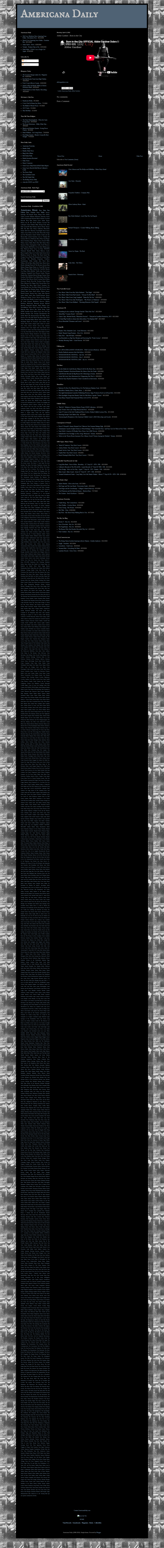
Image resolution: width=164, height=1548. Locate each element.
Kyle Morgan (35, 980)
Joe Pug (39, 915)
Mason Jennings (31, 1061)
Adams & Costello (45, 323)
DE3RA (29, 687)
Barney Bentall (41, 329)
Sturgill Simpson (29, 459)
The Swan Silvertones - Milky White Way (34, 124)
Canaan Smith (24, 622)
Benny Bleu (32, 574)
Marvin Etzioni (31, 414)
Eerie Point (40, 746)
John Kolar (39, 923)
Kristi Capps (30, 978)
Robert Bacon (31, 1198)
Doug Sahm (44, 734)
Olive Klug (47, 1130)
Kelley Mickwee (45, 966)
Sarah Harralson (28, 1245)
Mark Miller (24, 1053)
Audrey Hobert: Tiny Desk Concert (69, 448)
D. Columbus (28, 356)
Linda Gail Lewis (45, 1006)
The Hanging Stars (42, 471)
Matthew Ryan (41, 416)
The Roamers (37, 475)
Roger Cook (36, 1208)
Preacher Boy (28, 1164)
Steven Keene (41, 226)
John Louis (29, 392)
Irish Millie (47, 378)
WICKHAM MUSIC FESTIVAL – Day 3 (71, 357)
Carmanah (27, 339)
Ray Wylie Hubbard (25, 1176)
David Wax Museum (30, 713)
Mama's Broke (24, 1043)
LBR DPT (31, 982)
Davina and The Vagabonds (43, 713)
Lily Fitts (23, 299)
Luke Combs (27, 1026)
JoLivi (45, 913)
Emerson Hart (35, 754)
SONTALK (47, 1233)
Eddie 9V (32, 744)
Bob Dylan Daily (27, 156)
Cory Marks (36, 277)
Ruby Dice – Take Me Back (66, 335)
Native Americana (33, 1111)
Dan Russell (43, 356)
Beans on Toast (37, 267)
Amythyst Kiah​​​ (29, 529)
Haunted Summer (45, 374)
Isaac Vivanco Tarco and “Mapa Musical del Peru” (73, 409)
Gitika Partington (39, 370)
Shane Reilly (24, 1265)
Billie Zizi (43, 578)
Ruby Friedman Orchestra (27, 1224)
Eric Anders (39, 760)
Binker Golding (39, 580)
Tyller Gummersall (26, 218)
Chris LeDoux (46, 651)
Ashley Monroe (37, 554)
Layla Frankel (29, 996)
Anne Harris (42, 263)
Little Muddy (30, 299)
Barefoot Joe (24, 566)
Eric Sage (26, 762)
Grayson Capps (39, 816)
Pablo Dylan (35, 251)
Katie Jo (29, 964)
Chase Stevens (34, 641)
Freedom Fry (46, 285)
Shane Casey (37, 1263)
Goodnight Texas (41, 230)
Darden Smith (38, 697)
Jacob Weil (40, 867)
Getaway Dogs (46, 802)
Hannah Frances (38, 831)
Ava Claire (27, 560)
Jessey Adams (29, 905)
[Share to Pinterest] (72, 88)
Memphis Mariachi (26, 1073)
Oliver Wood (32, 1132)
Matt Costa (47, 1061)
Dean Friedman (35, 715)
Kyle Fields (29, 980)
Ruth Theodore (24, 1229)
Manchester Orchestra (34, 1043)
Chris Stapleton (25, 350)
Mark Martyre (46, 1051)
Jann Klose (38, 879)
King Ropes (32, 974)
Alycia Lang (40, 325)
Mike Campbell (43, 1085)
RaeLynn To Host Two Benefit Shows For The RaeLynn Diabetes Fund (79, 388)
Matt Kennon (34, 416)
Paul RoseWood (45, 1150)
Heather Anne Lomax (36, 376)
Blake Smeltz (33, 269)
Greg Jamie (24, 820)
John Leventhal (46, 923)
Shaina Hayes (41, 1261)
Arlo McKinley (40, 550)
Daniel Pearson (41, 693)
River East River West (34, 1194)
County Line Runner (44, 675)
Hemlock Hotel (41, 843)
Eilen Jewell (24, 226)
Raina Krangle (46, 1172)
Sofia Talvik (26, 455)
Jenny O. (41, 895)
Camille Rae (46, 620)
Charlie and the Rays (40, 344)
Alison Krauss (36, 513)
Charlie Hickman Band (26, 635)
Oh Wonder (37, 1128)
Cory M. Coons (41, 354)
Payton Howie (24, 1152)
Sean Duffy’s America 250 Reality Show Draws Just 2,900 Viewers (78, 431)
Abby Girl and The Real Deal (34, 499)
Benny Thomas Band (41, 574)
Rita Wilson (47, 1192)
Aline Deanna (28, 513)
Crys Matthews (35, 683)
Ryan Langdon (25, 253)
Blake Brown (32, 331)
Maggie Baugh (38, 1037)
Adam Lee (37, 503)
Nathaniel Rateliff (26, 251)
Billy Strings (39, 224)
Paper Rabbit (46, 1140)
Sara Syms (44, 1243)
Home (100, 156)
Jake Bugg (28, 871)
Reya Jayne (37, 1182)
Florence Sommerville (28, 780)
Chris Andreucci (29, 645)
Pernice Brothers (29, 1154)
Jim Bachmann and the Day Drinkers (35, 907)
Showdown (43, 453)
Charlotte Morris (32, 275)
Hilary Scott (32, 847)
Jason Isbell (32, 291)
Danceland (47, 691)
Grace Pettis (40, 812)
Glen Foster (36, 808)
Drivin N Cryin (28, 738)
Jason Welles (44, 883)
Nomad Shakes (28, 1125)
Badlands (47, 562)
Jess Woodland (28, 903)
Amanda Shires (35, 218)
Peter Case (43, 238)
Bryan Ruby (43, 335)
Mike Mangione (25, 1089)
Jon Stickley (28, 932)
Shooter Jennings (35, 453)
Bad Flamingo (40, 562)
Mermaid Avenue (39, 303)
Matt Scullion (24, 1065)
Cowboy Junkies (25, 679)
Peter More (37, 1156)
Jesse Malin (47, 386)
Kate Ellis (31, 396)
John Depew (44, 921)
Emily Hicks (37, 756)
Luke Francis (46, 408)
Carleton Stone (41, 624)
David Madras (42, 709)
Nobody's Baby (32, 1123)
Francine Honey (46, 366)
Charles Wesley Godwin (33, 341)
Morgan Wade (37, 305)
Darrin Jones (39, 699)
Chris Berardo (36, 645)
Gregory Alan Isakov (39, 820)
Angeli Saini (39, 540)
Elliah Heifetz (39, 752)
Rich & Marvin (43, 1184)
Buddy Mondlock (25, 610)
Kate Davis (28, 956)
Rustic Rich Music (30, 1227)
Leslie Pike (47, 998)
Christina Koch (30, 659)
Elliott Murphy (34, 362)
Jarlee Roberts (33, 881)
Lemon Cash (27, 406)
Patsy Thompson (33, 1144)
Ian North (47, 287)
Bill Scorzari (46, 267)
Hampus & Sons (33, 828)
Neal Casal (47, 1111)
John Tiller (27, 927)
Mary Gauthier (38, 414)
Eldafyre (29, 748)
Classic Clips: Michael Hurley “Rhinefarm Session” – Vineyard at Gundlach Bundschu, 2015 (85, 316)
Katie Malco (44, 396)
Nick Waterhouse (30, 1119)
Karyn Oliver (33, 954)
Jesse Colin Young (38, 386)
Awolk (46, 560)
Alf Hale (34, 511)
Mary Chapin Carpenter (39, 1059)
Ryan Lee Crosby (34, 253)
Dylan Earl (27, 740)
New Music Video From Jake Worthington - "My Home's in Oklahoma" (79, 300)
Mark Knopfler (32, 1051)
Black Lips (31, 582)
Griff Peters (28, 822)
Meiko (48, 1071)
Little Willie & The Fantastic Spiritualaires (35, 1012)
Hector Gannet (46, 841)
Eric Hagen (32, 283)
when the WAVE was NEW (30, 182)
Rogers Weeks (43, 1208)
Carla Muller (27, 624)
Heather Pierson (30, 841)
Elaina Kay (23, 748)
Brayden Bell (27, 600)
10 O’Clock (26, 108)
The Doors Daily (27, 172)
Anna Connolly (33, 542)
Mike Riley (30, 420)
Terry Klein (47, 461)
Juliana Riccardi (36, 946)
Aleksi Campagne (35, 507)
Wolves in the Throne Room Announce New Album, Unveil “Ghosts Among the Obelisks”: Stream (87, 436)
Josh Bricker (24, 942)
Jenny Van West (29, 897)
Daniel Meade (33, 693)
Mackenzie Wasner (45, 1033)
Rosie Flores (42, 1218)
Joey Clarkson (38, 919)
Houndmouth (42, 851)
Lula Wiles (40, 1029)
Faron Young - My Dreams (66, 508)
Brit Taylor (26, 604)
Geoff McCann (24, 800)
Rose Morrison (46, 1216)
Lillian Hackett (34, 1004)
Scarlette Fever (29, 311)
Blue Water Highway (41, 331)
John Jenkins (33, 923)
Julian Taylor (46, 220)
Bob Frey (47, 588)
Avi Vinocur (34, 560)
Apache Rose (32, 548)
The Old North (32, 317)
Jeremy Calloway (38, 897)
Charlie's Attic (28, 639)
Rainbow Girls (37, 438)
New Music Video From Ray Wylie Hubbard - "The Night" (75, 292)
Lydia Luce (40, 1031)
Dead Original (27, 715)
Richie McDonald (36, 1190)
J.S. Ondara (24, 380)
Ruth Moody (46, 1227)
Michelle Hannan (37, 1081)
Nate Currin (36, 1107)
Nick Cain (43, 1117)
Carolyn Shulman (34, 339)
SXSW (22, 311)
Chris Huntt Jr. (24, 649)
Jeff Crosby (35, 384)
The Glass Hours (32, 471)
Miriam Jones (28, 1093)
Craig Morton (24, 681)
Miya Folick (38, 1095)
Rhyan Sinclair (34, 1184)
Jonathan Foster (41, 936)
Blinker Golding (45, 584)
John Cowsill (30, 921)
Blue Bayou (33, 586)
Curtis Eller (47, 685)
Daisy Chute (43, 277)
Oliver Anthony (24, 1132)
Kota (48, 976)
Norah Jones (36, 1125)
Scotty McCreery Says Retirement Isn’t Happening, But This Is (77, 376)
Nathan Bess (29, 1109)
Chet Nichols (27, 346)
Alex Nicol (42, 261)
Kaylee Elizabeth (29, 966)
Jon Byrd (33, 930)
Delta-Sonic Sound (45, 721)
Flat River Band (31, 285)
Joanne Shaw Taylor (42, 388)
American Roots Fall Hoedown (37, 523)
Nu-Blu (28, 1128)
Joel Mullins (44, 917)
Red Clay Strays (45, 1178)
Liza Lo (40, 236)
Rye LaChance (37, 1231)
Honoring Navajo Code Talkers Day (69, 414)
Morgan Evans (33, 1097)
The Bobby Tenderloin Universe (39, 465)
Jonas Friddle (41, 933)
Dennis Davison (30, 723)
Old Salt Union (30, 1130)
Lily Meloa (30, 1006)
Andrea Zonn (41, 531)
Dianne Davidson (40, 727)
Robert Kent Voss (36, 1202)
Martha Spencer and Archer (37, 1055)
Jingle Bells (35, 913)
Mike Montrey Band (44, 1089)
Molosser (37, 216)
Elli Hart (33, 752)
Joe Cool (28, 915)
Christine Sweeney (34, 350)
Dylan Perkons (29, 742)
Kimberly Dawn (46, 972)
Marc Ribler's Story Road (30, 1045)
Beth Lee (33, 576)
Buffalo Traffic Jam (36, 271)
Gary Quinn (33, 794)
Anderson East (24, 531)
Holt (45, 849)
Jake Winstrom (38, 873)
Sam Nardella (43, 1237)
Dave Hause (47, 701)
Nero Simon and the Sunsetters (36, 1115)
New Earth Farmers (34, 426)
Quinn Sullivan (41, 1166)
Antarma (39, 546)
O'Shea (32, 1128)
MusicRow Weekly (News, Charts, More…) (71, 390)
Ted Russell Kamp (32, 214)
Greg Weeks (30, 820)
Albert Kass (27, 507)
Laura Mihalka (32, 990)
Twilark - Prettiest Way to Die (31, 47)
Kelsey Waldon (36, 968)
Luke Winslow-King (31, 1029)
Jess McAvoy (44, 901)
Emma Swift (41, 362)
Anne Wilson (37, 544)
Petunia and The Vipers (32, 434)
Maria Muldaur (28, 1047)
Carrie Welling (34, 626)
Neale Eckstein (24, 1113)
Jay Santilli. (36, 885)
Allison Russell (32, 325)
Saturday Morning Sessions (32, 1251)
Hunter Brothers (35, 853)
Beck (44, 568)
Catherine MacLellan (44, 228)
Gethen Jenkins (24, 804)
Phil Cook (43, 1156)
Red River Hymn (29, 1180)
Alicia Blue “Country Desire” (67, 314)
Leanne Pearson (40, 996)
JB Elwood (43, 289)
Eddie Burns (46, 744)
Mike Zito (33, 1091)
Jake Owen (47, 871)
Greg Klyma (30, 374)
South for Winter (32, 255)
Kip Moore (28, 400)
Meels (29, 1071)
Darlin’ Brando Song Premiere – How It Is (71, 333)
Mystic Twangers (33, 1105)
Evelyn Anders (27, 768)
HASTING (47, 824)
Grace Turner (34, 372)
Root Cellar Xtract (30, 1214)
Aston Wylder (24, 556)
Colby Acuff (40, 245)
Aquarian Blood (46, 548)
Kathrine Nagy (46, 960)
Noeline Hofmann (41, 1123)
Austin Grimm (24, 558)
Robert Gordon (35, 1200)
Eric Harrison (32, 230)
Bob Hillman (24, 590)
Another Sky (34, 546)
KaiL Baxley (43, 950)
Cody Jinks (46, 224)
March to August (25, 412)
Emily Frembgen (28, 756)
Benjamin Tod (24, 574)
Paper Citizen (28, 432)
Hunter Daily (42, 853)
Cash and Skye (43, 339)
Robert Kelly (27, 1202)
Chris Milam (29, 655)
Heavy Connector (28, 163)
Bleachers (37, 584)
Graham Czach (36, 814)
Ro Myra (43, 1194)
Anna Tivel (40, 542)
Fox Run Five (43, 782)
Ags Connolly (34, 505)
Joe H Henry (28, 390)
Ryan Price (23, 1231)
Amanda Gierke (41, 519)
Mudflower (29, 1101)
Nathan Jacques (37, 1109)
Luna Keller (47, 1029)
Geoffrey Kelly (31, 800)
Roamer (48, 1194)
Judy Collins (28, 394)
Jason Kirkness (28, 883)
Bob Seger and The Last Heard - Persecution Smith (73, 486)
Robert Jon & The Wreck (28, 222)
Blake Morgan (25, 269)
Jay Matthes (29, 885)
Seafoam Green (45, 216)
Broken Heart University (27, 606)
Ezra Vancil (28, 772)
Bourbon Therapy (29, 333)
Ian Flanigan (27, 857)
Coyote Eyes (39, 679)
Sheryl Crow (37, 311)
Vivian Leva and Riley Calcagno (41, 487)
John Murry (35, 392)
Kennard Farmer (30, 970)
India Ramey (24, 289)
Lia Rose (40, 248)
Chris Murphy (38, 348)
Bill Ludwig (27, 578)
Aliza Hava (37, 515)
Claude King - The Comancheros (68, 503)
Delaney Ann (29, 721)
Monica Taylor (24, 1097)
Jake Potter (23, 873)
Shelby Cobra (39, 1267)
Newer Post (60, 156)
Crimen (29, 683)
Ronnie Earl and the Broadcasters (36, 1212)
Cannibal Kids (32, 622)
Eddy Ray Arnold (25, 746)
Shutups (30, 1269)
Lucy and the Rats (40, 1024)
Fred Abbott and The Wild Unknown (30, 786)
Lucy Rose (32, 408)
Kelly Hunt (23, 968)
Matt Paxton (40, 1063)
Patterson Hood (42, 1144)
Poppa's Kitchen (30, 1162)
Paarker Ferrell (42, 1138)
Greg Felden (24, 374)
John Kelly (23, 392)
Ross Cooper (43, 1221)
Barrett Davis (33, 566)
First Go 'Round (31, 778)
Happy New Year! (30, 833)
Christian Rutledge (30, 657)
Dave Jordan (31, 703)
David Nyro (27, 711)
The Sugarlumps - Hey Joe (66, 527)
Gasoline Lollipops (41, 794)
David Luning (38, 279)
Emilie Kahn (42, 754)
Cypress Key (24, 687)
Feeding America (30, 776)
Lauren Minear (46, 992)
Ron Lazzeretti (38, 1210)
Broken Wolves (38, 606)
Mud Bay (23, 1101)
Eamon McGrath (25, 744)
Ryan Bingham (24, 445)
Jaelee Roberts (31, 869)
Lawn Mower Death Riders (37, 994)
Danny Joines (29, 695)
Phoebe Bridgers (42, 1158)
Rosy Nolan (34, 1222)
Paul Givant (35, 1146)
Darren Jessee (32, 699)
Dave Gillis (40, 701)
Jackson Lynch (24, 867)
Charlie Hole (24, 344)
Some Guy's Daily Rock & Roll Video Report (36, 165)
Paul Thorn (36, 432)
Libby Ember (43, 1002)
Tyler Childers (31, 224)
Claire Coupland (25, 663)
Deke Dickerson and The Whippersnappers (37, 719)
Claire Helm (34, 663)
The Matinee (44, 473)
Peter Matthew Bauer (29, 1156)
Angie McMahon (25, 542)
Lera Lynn (33, 406)
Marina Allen (46, 1047)
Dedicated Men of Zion (38, 360)
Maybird (33, 1069)
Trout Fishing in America (37, 483)
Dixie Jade (43, 729)
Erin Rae (33, 364)
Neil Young (27, 424)
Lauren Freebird (30, 992)
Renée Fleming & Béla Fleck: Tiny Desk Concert (72, 455)
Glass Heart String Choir (27, 808)
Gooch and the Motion (44, 810)
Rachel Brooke (28, 1170)
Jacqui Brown (46, 867)
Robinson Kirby (42, 1206)
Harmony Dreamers (41, 833)
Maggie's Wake (29, 410)
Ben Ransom (41, 572)
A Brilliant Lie (36, 493)
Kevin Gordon (41, 297)
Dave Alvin (26, 701)
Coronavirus (27, 675)
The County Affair (32, 467)
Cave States (34, 630)
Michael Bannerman (30, 1075)
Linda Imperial (24, 1008)
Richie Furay (29, 1190)
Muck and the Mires (44, 1099)
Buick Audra (42, 610)
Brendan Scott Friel (26, 335)
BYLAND (26, 562)
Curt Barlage (40, 685)
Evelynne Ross (35, 768)
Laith (26, 984)
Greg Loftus (37, 374)
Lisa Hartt (39, 406)
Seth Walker (32, 449)
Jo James (41, 913)
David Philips (34, 711)
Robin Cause (34, 1206)
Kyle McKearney (29, 402)
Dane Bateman (24, 693)
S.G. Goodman (24, 1233)
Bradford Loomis (25, 598)
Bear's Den (36, 242)
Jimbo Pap (27, 911)
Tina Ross (47, 481)
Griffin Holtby (35, 822)
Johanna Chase (40, 390)
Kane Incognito (24, 396)
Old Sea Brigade (39, 1130)
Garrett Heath (24, 287)
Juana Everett (36, 944)
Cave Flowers (36, 273)
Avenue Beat (46, 265)
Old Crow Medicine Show (32, 238)
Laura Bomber (37, 988)
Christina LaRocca (39, 659)
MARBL (23, 1033)
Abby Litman (46, 499)
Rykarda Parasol (46, 1231)
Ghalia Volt (41, 287)
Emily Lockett (24, 758)
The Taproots (43, 477)
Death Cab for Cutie (30, 717)
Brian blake (38, 602)
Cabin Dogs (33, 337)
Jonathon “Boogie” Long (40, 938)
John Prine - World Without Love (77, 239)
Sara (40, 1243)
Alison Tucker (31, 515)
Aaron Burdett (42, 321)
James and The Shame (44, 877)
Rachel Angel (46, 436)
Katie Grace (33, 248)
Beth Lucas (38, 576)
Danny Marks (37, 695)
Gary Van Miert (33, 287)
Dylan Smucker (46, 742)
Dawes (22, 715)
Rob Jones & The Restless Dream (29, 1196)
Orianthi (35, 1134)
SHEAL (42, 1233)
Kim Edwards (38, 972)
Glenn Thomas (43, 808)
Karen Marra (39, 952)
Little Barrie (27, 1010)
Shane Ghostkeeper (40, 449)
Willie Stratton (35, 491)
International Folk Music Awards (35, 859)
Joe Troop (30, 917)
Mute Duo (27, 1103)
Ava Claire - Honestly (74, 181)
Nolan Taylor (46, 428)
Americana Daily (59, 14)
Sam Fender (36, 1237)
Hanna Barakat (41, 828)
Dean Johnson (43, 715)
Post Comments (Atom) (71, 159)
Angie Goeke (46, 540)
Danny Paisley (46, 695)
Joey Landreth (46, 919)
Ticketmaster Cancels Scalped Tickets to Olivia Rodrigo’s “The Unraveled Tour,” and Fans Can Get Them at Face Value (93, 429)
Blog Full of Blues (28, 153)
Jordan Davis (40, 940)
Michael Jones (35, 1077)
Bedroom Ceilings (25, 570)
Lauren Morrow (25, 994)
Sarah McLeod (28, 1247)
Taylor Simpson (33, 461)
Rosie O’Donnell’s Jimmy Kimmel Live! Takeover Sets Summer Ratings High (81, 426)
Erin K (44, 762)
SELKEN (36, 1233)
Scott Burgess (39, 1253)
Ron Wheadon (46, 1210)
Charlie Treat (31, 344)
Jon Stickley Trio (35, 932)
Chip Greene (44, 643)
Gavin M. (25, 796)
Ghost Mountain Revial (43, 804)
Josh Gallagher (31, 942)
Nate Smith (43, 1107)
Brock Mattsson (46, 604)
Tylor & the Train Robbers (33, 485)
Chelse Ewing (42, 641)
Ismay (37, 289)
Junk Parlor (27, 948)
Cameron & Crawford (39, 618)
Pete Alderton (37, 1154)
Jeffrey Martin (41, 291)
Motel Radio (29, 1099)
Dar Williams (31, 697)
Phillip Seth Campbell (31, 1158)
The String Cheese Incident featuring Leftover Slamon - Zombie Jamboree (79, 541)
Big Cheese (44, 576)
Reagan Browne (35, 1176)
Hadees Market (31, 826)
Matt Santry (47, 1063)
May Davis (27, 1069)
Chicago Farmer (41, 275)
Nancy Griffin (42, 1105)
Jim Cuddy (24, 909)
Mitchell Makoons (38, 420)
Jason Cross (40, 881)
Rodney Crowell (42, 222)
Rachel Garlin (36, 1170)
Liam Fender (36, 1002)
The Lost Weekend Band (34, 473)
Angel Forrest (46, 537)
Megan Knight (35, 1071)
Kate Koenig (35, 956)
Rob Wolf (38, 440)
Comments (27, 64)
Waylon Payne (31, 489)
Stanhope (44, 455)
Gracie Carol (24, 814)
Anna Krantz (43, 327)
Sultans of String (38, 459)
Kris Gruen (23, 978)
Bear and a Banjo (38, 568)
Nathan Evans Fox (41, 422)
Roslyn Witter (36, 1221)
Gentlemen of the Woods (43, 798)
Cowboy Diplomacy (44, 677)
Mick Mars (23, 1083)
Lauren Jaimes (38, 992)
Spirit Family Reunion (35, 455)
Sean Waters (24, 1259)
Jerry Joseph (46, 899)
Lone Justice (43, 1018)
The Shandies (31, 259)
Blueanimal (32, 588)
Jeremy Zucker (39, 899)
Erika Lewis (40, 762)
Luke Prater (34, 1026)
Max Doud (42, 1067)
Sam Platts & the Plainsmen (39, 1239)
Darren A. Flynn (25, 699)
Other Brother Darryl (33, 1136)
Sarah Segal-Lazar (45, 445)
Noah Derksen (39, 428)
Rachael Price (26, 1168)
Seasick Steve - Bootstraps (76, 274)
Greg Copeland (46, 818)
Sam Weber (35, 1241)
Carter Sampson (43, 626)
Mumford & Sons (37, 1101)
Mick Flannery (46, 1081)
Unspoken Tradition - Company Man (79, 193)
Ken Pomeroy (44, 968)
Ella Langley (43, 750)
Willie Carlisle (33, 261)
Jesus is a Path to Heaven (40, 905)
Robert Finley (27, 1200)
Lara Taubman (40, 984)
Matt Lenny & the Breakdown (28, 1063)
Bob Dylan (43, 242)
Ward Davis (24, 489)
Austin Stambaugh (40, 558)
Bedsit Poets (34, 570)
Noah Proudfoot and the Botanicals (40, 1122)
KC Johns (28, 950)
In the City (23, 859)
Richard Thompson (33, 1188)
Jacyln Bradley (24, 869)
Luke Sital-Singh (42, 1026)
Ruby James (43, 1224)
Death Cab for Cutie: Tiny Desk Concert (70, 450)
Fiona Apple (46, 776)
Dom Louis (27, 731)
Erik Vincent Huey (41, 283)
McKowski (30, 303)
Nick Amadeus (43, 426)
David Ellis (35, 707)
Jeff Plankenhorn (38, 889)
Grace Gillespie (25, 812)
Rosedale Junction (34, 1218)
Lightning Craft (27, 1004)
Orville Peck (24, 1136)
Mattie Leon (29, 1067)
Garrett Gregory (36, 792)
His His (37, 847)
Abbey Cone (42, 497)
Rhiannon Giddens (25, 1184)
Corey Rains (42, 673)
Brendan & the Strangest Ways (42, 333)
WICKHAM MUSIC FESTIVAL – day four (71, 355)
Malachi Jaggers (46, 410)
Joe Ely (34, 232)
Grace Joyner (32, 812)
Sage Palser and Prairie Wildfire (28, 1235)
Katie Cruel (42, 962)
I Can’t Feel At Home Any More (32, 103)
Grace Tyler (47, 812)
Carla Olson (34, 624)
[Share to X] (67, 88)
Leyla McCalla (37, 1000)
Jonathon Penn (29, 938)
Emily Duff (24, 230)
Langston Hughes (32, 984)
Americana (31, 527)
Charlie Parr (24, 275)
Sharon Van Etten (25, 1267)
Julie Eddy (44, 946)
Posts (25, 61)
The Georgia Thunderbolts (39, 313)
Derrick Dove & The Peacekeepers (29, 725)
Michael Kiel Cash (45, 1077)
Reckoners (23, 440)
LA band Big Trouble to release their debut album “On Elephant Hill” (78, 319)
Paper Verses (24, 1142)
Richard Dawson (45, 1186)
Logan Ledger (46, 406)
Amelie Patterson (45, 521)
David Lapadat (28, 709)
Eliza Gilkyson (25, 283)
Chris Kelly (38, 651)
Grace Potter (28, 232)
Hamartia (26, 828)
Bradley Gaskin (33, 598)
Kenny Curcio (32, 297)
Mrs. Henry (36, 1099)
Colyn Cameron (24, 354)
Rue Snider (38, 309)
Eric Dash (45, 760)
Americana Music (29, 210)
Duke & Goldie (25, 362)
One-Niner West (24, 1134)
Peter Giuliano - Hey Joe (66, 532)
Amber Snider (36, 521)
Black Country (24, 582)
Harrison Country (29, 834)
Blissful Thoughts (25, 586)
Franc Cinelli (27, 784)
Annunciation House (26, 546)
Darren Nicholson (37, 358)
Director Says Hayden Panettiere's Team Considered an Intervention (78, 379)
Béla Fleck (38, 612)
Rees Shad (23, 1182)
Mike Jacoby (33, 1087)
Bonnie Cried (24, 594)
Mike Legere (24, 420)
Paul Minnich (35, 1148)
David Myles (46, 279)
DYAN (33, 687)
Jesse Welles (40, 212)
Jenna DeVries (42, 893)
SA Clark (31, 1233)
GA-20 (32, 788)
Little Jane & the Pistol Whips (38, 1010)
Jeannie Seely (27, 887)
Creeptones (23, 683)
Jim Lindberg (30, 909)
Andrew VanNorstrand (30, 537)
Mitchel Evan (30, 1095)
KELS (33, 950)
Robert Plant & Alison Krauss (34, 1204)
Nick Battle (36, 1117)
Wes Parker (38, 489)
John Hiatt (26, 923)
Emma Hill (28, 247)
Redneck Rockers (45, 1180)
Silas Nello (35, 1269)
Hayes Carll (28, 839)
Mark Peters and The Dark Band (42, 1053)
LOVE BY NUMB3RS (40, 982)
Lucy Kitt (33, 1024)
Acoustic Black (32, 501)
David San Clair (42, 711)
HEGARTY (23, 826)
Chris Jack (37, 649)
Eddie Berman (39, 744)
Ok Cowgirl (44, 1128)
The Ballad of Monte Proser (30, 106)
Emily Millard (31, 758)
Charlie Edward (46, 632)
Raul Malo (30, 1174)
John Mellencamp (45, 247)
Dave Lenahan (46, 703)
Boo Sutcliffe (41, 269)
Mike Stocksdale (25, 1091)
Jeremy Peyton (29, 386)
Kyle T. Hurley (37, 402)
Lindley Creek (37, 1008)
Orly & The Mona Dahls (44, 1134)
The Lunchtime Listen (29, 175)
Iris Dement (32, 289)
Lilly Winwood (42, 1004)
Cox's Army (33, 679)
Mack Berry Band (34, 1033)
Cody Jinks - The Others (75, 263)
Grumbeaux (42, 822)
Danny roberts (24, 697)
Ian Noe (37, 857)
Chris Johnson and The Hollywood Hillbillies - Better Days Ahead (87, 169)
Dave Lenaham (38, 703)
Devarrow (47, 725)
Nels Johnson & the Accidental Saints (40, 424)
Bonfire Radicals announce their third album (71, 352)
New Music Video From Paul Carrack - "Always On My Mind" (77, 295)
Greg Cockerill (38, 818)
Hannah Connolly (29, 831)
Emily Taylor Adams (41, 758)
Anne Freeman (29, 544)
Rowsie (44, 1222)
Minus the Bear (40, 1091)
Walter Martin (34, 319)
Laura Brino (44, 988)
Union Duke (28, 487)
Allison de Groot (41, 517)
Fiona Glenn (24, 778)
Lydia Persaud (27, 301)
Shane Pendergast (45, 1263)
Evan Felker (43, 766)
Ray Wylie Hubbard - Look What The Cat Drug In (82, 216)
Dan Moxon (30, 279)
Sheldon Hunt (24, 1269)
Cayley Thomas (45, 273)
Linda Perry (31, 1008)
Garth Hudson (43, 792)
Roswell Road (27, 1222)
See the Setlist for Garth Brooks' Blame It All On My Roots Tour (77, 369)
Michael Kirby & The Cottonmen (29, 1079)
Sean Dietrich (40, 1257)
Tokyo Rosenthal (25, 319)
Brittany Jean (33, 604)
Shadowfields (33, 1261)
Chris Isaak (32, 649)
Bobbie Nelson (24, 592)
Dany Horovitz (28, 358)
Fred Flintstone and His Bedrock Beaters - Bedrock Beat (75, 491)
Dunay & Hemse (37, 738)
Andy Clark (39, 537)
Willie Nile (28, 491)
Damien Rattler (46, 687)
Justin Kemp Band (35, 948)
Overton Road (42, 1136)
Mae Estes (23, 410)
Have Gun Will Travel (30, 837)
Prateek (27, 436)
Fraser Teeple (24, 368)
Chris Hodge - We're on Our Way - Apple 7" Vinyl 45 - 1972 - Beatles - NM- (81, 469)
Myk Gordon (24, 1105)
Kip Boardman (46, 974)
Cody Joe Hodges (30, 667)
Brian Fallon (26, 271)
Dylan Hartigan (34, 740)
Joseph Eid (47, 940)
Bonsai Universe (32, 594)
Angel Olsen (24, 540)
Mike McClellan (34, 1089)
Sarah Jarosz (42, 253)
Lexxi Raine (31, 1000)
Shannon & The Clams (34, 1265)
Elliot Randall (46, 752)
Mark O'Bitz (30, 1053)
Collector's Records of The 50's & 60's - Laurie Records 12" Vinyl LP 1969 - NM (82, 467)
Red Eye (23, 1180)
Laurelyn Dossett (41, 990)
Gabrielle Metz (46, 788)
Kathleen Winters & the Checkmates (31, 960)
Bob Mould (32, 590)
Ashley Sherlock (46, 554)
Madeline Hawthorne (36, 1035)
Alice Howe (24, 325)
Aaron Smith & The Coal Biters (30, 497)
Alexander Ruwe (27, 511)
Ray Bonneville (38, 1174)
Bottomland (33, 596)
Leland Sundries (32, 236)
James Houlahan (32, 875)
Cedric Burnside (42, 630)
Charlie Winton (37, 636)
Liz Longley (29, 1016)
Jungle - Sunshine (64, 543)
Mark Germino (24, 1051)
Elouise (29, 754)
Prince (22, 1166)
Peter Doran (44, 1154)
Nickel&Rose (24, 307)
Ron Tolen (42, 210)
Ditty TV (38, 729)
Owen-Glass (29, 1138)
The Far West (40, 469)
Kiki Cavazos (31, 972)
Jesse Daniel (36, 903)
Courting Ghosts (34, 677)
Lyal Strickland (33, 1031)
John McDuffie (24, 925)
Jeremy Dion (46, 897)
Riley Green (27, 1192)
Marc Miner (43, 1043)
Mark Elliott (46, 1049)
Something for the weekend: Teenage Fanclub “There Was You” (77, 311)
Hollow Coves (35, 247)
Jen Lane (23, 386)
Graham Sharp (40, 372)
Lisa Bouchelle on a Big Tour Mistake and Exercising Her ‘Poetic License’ (80, 338)
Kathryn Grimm (25, 962)
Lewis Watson (24, 1000)
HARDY (41, 824)
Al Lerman (41, 505)
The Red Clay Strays (30, 228)
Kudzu (48, 297)
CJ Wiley (39, 614)
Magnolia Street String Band (28, 1039)
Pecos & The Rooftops (33, 1152)
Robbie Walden (42, 1196)
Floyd (39, 285)
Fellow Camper (39, 776)
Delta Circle (36, 721)
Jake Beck (23, 871)
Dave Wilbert (24, 705)
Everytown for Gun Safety (33, 770)
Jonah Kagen (34, 933)
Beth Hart (28, 576)
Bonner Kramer (46, 592)
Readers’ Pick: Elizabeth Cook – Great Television (72, 331)
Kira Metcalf (35, 400)
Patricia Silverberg (45, 1142)
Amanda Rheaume (28, 521)
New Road (47, 1115)
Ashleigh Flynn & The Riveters (33, 265)
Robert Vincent (27, 1206)
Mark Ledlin (39, 1051)
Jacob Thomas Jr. (32, 867)
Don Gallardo (42, 731)
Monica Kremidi (45, 1095)
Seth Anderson (43, 447)
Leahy (34, 996)
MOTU (27, 1033)
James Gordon (35, 382)
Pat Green (29, 1142)
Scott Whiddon (28, 1255)
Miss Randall (46, 1093)
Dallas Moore (35, 356)
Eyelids (42, 770)
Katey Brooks (28, 958)
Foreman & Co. (36, 782)
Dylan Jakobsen (42, 740)
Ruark (48, 1222)
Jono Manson (30, 940)
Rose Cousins (37, 1216)
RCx (22, 1168)
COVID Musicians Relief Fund (34, 616)
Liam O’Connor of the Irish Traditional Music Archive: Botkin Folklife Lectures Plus (83, 412)
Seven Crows (30, 1259)
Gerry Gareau (28, 802)
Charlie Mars (42, 635)
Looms (36, 299)
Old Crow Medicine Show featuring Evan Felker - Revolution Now (34, 37)
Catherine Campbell (26, 273)
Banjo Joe (47, 564)
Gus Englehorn (35, 824)
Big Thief (26, 331)
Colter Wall (43, 669)
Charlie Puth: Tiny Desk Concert (68, 453)
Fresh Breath (31, 368)
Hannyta (44, 831)
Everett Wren (24, 770)
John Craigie (37, 921)
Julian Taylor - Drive (28, 44)
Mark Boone (39, 1049)
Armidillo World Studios (31, 552)
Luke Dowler (39, 408)
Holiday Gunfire (30, 378)
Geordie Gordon (39, 800)
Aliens (22, 513)
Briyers (39, 604)
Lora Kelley (27, 1020)
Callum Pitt (31, 618)
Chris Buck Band (45, 645)
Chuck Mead (38, 661)
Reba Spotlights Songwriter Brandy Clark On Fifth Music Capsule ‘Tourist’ (80, 395)
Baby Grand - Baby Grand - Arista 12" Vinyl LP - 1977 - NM (76, 472)
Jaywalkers (43, 885)
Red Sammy (38, 1180)
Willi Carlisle (46, 319)
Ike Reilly (47, 857)
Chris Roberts (43, 655)
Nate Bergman (29, 1107)
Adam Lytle (43, 503)
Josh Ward (23, 944)
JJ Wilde (30, 380)
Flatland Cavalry (40, 778)
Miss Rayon (24, 1095)
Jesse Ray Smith (25, 388)
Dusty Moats (46, 281)
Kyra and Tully (43, 980)
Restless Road (30, 1182)
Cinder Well (24, 352)
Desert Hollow (41, 725)
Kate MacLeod (25, 248)
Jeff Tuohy (47, 889)
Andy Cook (29, 327)
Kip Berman (39, 974)
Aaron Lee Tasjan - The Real (76, 251)
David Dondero (28, 707)
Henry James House (29, 845)
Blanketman (31, 584)
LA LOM (25, 982)
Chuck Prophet (46, 661)
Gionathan (38, 806)
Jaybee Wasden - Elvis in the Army (68, 483)
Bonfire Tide (39, 592)
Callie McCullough (41, 337)
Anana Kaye (37, 529)
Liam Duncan (29, 1002)
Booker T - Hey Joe (64, 522)
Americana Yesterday (29, 146)
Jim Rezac (44, 909)
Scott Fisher (24, 447)
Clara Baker (29, 665)
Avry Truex (41, 560)
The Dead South (42, 255)
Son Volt (44, 311)
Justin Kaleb (24, 295)
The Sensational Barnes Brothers (30, 477)
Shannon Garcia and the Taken (37, 451)
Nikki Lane (33, 428)
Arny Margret (40, 552)
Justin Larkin (44, 948)
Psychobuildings (28, 1166)
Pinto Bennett (42, 434)
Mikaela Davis (35, 1085)
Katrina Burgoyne (35, 398)
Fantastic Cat (24, 774)
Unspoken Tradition (43, 259)
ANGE (30, 495)
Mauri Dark (36, 1067)
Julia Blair (34, 394)
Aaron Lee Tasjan (45, 495)
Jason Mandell (36, 883)
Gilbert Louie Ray (25, 806)
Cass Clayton (36, 628)
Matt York (31, 1065)
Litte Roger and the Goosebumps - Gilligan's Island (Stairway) (76, 488)
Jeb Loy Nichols (35, 887)
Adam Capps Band (41, 501)
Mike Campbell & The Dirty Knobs (33, 418)
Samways (35, 1243)
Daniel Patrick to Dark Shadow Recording (35, 90)
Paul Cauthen (28, 1146)
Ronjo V (23, 1212)
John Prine (40, 232)
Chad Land (30, 632)
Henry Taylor (44, 845)
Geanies (39, 796)
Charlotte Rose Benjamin (39, 639)
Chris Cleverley (39, 647)
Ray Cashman (46, 1174)
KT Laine (37, 950)
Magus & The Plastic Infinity (42, 1039)
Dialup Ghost (24, 727)
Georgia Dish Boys (30, 370)
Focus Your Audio (45, 780)
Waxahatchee (24, 261)
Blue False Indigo (42, 586)
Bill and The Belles (36, 578)
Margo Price (42, 214)
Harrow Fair (38, 834)
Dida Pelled (47, 360)
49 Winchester (34, 321)
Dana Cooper (40, 691)
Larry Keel (29, 986)
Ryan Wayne (34, 240)
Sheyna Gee (28, 453)
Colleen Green (46, 352)
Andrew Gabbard (25, 535)
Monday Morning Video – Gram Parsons (70, 340)
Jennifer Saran (35, 895)
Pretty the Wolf (45, 1164)
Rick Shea (43, 1190)
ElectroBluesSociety (45, 748)
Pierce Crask (27, 1160)
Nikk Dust (37, 1119)
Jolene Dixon (27, 930)
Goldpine (35, 810)
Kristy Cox (47, 978)
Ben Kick (35, 572)
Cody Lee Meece (41, 667)
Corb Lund (27, 673)
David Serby (29, 360)
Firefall (22, 366)
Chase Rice (27, 641)
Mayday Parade (40, 1069)
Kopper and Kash (43, 976)
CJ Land (34, 614)
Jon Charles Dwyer (40, 930)
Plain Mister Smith (36, 1160)
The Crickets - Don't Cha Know (68, 493)
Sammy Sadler (29, 1243)
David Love (35, 709)
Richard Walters (42, 1188)
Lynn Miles (47, 1031)
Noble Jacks (24, 1123)
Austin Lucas (32, 558)
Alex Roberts (36, 509)
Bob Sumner (39, 590)
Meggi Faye (43, 1071)
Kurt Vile (23, 980)
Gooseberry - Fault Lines (66, 546)
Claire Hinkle (42, 663)
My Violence (46, 1103)
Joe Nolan (34, 390)
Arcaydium (23, 550)
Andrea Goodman (33, 531)
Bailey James (24, 564)
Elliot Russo (24, 754)
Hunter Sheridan (28, 855)
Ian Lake (32, 857)
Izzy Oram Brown (42, 861)
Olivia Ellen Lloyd (34, 307)
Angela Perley (31, 540)
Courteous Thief (25, 677)
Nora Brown (24, 430)
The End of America (30, 469)
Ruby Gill (37, 1224)
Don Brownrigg (34, 731)
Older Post (140, 156)
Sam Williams (36, 445)
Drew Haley (44, 735)
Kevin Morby (43, 398)
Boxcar (38, 596)
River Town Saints (30, 440)
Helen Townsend (25, 843)
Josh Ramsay (46, 942)
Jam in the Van (46, 873)
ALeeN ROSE (24, 495)
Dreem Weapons (29, 735)
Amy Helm (43, 527)
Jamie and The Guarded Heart (28, 879)
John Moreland (32, 925)
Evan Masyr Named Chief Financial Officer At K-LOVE (75, 398)
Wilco (40, 319)
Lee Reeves (47, 996)
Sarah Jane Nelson (38, 1245)
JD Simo (33, 863)
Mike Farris (26, 1087)
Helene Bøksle (33, 843)
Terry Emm (40, 461)
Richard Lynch (24, 1188)
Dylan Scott (37, 742)
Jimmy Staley (28, 913)
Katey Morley (37, 396)
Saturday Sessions (45, 1251)
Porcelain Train (39, 1162)
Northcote (41, 1125)
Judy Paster (28, 946)
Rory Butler (39, 1214)
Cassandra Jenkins (45, 628)
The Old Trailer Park (28, 177)
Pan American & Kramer (36, 1140)
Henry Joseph (37, 845)
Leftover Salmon (33, 404)
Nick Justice (27, 428)
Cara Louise (46, 271)
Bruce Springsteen (31, 245)
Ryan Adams (32, 1229)
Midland (42, 1083)
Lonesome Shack (25, 408)
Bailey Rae (31, 564)
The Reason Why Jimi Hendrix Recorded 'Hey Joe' (73, 529)
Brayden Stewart (35, 600)
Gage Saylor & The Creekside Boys (37, 790)
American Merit (24, 523)
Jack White (47, 865)
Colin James (37, 669)
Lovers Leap (33, 1022)
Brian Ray (31, 602)
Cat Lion (23, 630)
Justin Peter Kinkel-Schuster (37, 295)
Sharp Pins (32, 1267)
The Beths (28, 465)
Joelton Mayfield (29, 919)
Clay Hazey (35, 665)
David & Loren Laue (33, 705)
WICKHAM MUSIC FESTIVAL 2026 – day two (73, 359)
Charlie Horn (36, 635)
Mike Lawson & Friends (43, 1087)
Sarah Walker (30, 1249)
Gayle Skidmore (33, 796)
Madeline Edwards (25, 1035)
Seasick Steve (36, 447)
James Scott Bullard (33, 877)
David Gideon (42, 707)
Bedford (48, 568)
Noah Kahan (27, 1122)
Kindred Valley (24, 974)
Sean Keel (47, 1257)
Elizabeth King (35, 750)
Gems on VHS (46, 796)
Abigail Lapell (36, 323)
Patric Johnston (36, 1142)
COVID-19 (27, 337)
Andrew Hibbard (34, 535)
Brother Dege (27, 608)
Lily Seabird (37, 1006)
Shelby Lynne (46, 1267)
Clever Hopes (42, 665)
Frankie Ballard (35, 784)
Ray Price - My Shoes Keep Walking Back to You (73, 512)
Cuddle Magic (24, 685)
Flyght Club (37, 780)
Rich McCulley (37, 1186)
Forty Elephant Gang (36, 366)
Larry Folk (23, 986)
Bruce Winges (35, 608)
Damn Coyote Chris (26, 689)
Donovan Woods (25, 281)
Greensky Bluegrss (29, 818)
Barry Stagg (41, 566)
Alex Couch (44, 507)
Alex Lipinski (28, 509)
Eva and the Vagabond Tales (43, 364)
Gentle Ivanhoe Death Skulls (28, 798)
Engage (34, 760)
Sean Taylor (30, 447)
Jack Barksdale (46, 863)
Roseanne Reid (24, 1218)
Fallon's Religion (45, 772)
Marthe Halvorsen (32, 1057)
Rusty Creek (46, 309)
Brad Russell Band (45, 596)
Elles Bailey (28, 752)
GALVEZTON (37, 788)
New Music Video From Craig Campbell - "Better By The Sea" (76, 297)
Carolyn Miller (27, 626)
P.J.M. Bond (36, 1138)
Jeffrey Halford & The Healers (38, 891)
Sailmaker (39, 1235)
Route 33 (40, 1222)
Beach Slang (30, 568)
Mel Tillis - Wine (63, 510)
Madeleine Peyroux (38, 301)
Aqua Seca (38, 548)
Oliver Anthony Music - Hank (77, 204)
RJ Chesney (39, 436)
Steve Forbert (40, 457)
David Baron (43, 705)
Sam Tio (31, 445)
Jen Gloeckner (35, 893)
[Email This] (62, 88)
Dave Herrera (24, 703)
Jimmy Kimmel (42, 911)
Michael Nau (28, 1081)
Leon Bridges (24, 998)
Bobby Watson (31, 592)
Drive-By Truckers (36, 281)
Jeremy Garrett (24, 899)
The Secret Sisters (45, 475)
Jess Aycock (37, 901)
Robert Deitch (39, 1198)
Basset (31, 267)
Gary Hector (43, 368)
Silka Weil (41, 1269)
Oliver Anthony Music (33, 430)
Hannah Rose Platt (26, 220)
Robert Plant (24, 1204)
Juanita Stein (43, 944)
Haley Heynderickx (41, 826)
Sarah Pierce (36, 1247)
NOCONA (47, 248)
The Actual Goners (25, 463)
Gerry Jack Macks (37, 802)
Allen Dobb (36, 263)
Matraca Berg (39, 1061)
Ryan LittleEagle (45, 1229)
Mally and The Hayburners (43, 1041)
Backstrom (33, 562)
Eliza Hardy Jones (25, 750)
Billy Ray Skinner (30, 580)
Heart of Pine (42, 839)
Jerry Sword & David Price (27, 901)
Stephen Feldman (32, 457)
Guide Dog (27, 824)
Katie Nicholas (35, 964)
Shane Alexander (29, 1263)
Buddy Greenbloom (45, 608)
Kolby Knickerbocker (33, 976)
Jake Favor (34, 871)
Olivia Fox (47, 1132)
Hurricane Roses (39, 378)
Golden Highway (28, 810)
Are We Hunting (31, 550)
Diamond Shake (32, 727)
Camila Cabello (39, 620)
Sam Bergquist (28, 1237)
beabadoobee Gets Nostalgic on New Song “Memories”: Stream (77, 434)
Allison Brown (33, 517)
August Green (38, 556)
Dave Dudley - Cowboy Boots (67, 505)
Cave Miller (28, 630)
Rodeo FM (29, 1208)
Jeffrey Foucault (25, 891)
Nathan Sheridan (25, 1111)
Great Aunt (47, 372)
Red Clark (38, 1178)
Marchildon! (40, 1045)
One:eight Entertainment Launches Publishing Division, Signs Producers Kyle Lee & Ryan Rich (86, 393)
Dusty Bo (43, 738)
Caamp (44, 616)
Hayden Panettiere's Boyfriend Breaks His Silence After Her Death (78, 371)
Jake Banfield (46, 869)
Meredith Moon (36, 1073)
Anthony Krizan (46, 546)
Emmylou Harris (28, 760)
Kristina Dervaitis (38, 978)
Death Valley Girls (41, 717)
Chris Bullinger (42, 346)
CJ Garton (28, 614)
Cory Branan (34, 675)
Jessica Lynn (37, 220)
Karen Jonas (33, 952)
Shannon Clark (46, 1265)
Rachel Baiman (34, 1168)
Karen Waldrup (46, 952)
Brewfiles (26, 602)
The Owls (30, 475)
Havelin (38, 837)
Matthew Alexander (40, 1065)
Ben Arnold (29, 572)
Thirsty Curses (43, 479)
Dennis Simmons (39, 723)
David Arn (43, 358)
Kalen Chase (46, 394)
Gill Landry (33, 806)
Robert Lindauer (45, 1202)
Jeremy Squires (29, 293)
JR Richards (39, 863)
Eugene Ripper (36, 766)
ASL (33, 495)
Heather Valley (38, 841)
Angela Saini (36, 327)
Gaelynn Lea (24, 790)
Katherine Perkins (45, 958)
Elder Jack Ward (35, 748)
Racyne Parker (25, 1172)
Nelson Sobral (24, 426)
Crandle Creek (32, 681)
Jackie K (35, 380)
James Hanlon (24, 875)
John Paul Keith (40, 925)
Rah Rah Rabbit (35, 1172)
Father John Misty (42, 774)
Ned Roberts (31, 1113)
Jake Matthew (40, 871)
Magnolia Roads (38, 410)
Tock (48, 317)
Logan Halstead (42, 1016)
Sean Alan (39, 1255)
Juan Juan (29, 944)
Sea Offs (34, 1255)
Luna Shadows (24, 1031)
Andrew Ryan (41, 535)
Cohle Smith (30, 669)
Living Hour (35, 1014)
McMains (47, 1069)
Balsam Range (25, 267)
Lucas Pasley (24, 1024)
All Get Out (44, 515)
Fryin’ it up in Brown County (31, 83)
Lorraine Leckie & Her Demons (39, 1020)
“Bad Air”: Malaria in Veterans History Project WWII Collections (77, 407)
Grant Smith (32, 816)
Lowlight (47, 1022)
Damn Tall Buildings (36, 689)
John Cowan (24, 921)
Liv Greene (29, 1014)
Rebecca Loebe (45, 251)
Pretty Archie (32, 436)
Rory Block (33, 443)
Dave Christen (30, 212)
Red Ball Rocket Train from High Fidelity (34, 79)
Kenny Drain (38, 970)
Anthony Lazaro (25, 548)
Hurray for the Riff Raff (39, 855)
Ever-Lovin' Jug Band (44, 768)
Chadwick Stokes (37, 632)
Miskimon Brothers (37, 1093)
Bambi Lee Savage (39, 564)
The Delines (40, 467)
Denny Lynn (47, 723)
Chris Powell (36, 655)
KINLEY (40, 394)
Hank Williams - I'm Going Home (32, 132)
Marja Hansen (32, 1049)
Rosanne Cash (29, 1216)
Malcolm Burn (31, 1041)
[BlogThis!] (65, 88)
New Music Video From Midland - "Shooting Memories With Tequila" (79, 302)
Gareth (37, 368)
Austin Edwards (46, 556)
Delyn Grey (23, 723)
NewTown (30, 1117)
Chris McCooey (42, 653)
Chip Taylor (35, 346)
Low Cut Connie (40, 1022)
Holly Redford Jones (31, 849)
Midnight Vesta (27, 1085)
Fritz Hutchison (43, 786)
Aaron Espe (37, 495)
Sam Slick (28, 1241)
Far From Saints (32, 774)
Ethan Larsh (29, 766)
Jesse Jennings (43, 903)
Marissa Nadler (24, 1049)
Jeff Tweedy (47, 384)
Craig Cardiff (46, 679)
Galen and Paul (28, 792)
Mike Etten (47, 418)
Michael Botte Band (40, 1075)
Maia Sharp (24, 1041)
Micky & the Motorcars (33, 1083)
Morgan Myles (42, 1097)
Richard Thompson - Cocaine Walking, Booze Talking (83, 228)
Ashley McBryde (28, 554)
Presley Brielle (37, 1164)
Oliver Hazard (42, 430)
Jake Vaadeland (30, 873)
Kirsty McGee (42, 400)
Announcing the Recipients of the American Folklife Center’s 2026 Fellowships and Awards (85, 417)
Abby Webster (24, 501)
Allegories (26, 517)
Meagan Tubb (24, 1071)
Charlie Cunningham (44, 341)
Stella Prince (24, 457)
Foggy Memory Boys (26, 782)
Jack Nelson (40, 865)
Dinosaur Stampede (31, 729)
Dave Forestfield (33, 701)
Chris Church (31, 647)
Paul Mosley (43, 1148)
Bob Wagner (46, 590)
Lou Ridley (27, 1022)
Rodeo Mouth (25, 443)
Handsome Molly (28, 101)
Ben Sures (47, 572)
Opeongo (31, 1134)
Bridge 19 (43, 602)
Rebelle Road (46, 438)
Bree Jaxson (42, 600)
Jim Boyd (47, 907)
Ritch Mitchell (24, 1194)
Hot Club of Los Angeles (31, 851)
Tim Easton (41, 481)
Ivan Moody (33, 861)
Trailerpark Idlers (25, 483)
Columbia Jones (29, 671)
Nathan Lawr (46, 305)
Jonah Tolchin (37, 234)
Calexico (26, 618)
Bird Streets (47, 580)
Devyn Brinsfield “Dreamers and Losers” (70, 321)
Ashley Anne (31, 329)
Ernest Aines (28, 764)
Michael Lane (41, 1079)
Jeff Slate (41, 384)
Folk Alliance (28, 366)
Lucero (29, 1024)
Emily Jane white (45, 756)
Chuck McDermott (45, 350)
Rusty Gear (47, 443)
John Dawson (46, 293)
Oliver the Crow (40, 1132)
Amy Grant (37, 527)
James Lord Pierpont (41, 875)
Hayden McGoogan (25, 376)
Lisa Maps (44, 1008)
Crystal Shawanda (45, 683)
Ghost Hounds (33, 804)
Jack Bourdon (24, 865)
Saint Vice (44, 1235)
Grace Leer (27, 372)
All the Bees (28, 263)
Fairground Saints (36, 772)
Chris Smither (46, 348)
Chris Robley (29, 277)
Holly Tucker (40, 849)
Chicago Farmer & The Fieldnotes (32, 643)
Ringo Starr (33, 1192)
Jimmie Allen (34, 911)
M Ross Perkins (32, 226)
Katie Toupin (27, 398)
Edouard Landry (33, 746)
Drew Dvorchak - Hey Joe (66, 524)
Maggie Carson (46, 1037)
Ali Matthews (39, 511)
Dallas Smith (38, 687)
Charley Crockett (45, 218)
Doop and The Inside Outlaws (33, 734)
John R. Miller (42, 392)
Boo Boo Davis (39, 594)
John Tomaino (33, 927)
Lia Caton (44, 1000)
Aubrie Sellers (31, 556)
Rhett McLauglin (45, 1182)
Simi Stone (25, 1271)
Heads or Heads (35, 839)
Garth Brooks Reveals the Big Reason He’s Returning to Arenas (77, 374)
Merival (43, 1073)
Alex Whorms (42, 509)
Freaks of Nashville (45, 784)
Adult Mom (27, 505)
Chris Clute (47, 647)
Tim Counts (35, 481)
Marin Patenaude (37, 1047)
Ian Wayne (41, 857)
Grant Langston (24, 816)
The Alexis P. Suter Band (37, 463)
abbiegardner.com (62, 82)
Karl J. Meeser (25, 954)
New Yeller (24, 1117)
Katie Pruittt (43, 964)
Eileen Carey (46, 746)
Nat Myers (33, 422)
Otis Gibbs (43, 307)
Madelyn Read (46, 1035)
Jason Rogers (29, 384)
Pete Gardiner (42, 432)
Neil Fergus (37, 1113)
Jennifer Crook (27, 895)
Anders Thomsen (45, 529)
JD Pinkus (28, 863)
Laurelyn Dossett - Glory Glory (68, 551)
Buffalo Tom (34, 610)
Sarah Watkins (38, 1249)
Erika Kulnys (33, 762)
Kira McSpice (24, 976)
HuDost (28, 853)
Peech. (41, 1152)
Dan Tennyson (33, 691)
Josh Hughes (39, 942)
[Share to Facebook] (69, 88)
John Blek (47, 390)
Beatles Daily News (28, 151)
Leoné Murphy (32, 998)
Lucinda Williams (30, 216)
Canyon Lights (41, 622)
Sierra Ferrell (42, 240)
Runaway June (39, 443)
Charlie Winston (29, 636)
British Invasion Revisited (30, 158)
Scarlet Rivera (24, 1253)
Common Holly (33, 354)
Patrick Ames (24, 1144)
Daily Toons (26, 161)
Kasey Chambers (41, 954)
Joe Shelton (45, 915)
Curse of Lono (32, 685)
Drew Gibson (37, 735)
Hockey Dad (43, 847)
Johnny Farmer (42, 927)
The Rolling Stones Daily (30, 179)
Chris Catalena (24, 647)
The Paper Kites (41, 317)
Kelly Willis (30, 968)
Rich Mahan (29, 1186)
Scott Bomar (32, 1253)
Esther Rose (35, 764)
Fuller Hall (27, 788)
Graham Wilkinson (45, 814)
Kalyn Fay (27, 952)
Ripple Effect (40, 1192)
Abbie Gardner (76, 91)
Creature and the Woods (43, 681)
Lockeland (35, 1016)
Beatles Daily (26, 148)
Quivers (48, 1166)
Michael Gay (28, 1077)
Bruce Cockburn (36, 335)
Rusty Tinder (39, 1227)
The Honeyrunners (33, 315)
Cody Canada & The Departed (34, 352)
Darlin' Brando (46, 697)
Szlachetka (26, 461)
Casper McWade (29, 628)
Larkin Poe (47, 984)
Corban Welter (34, 673)
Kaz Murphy (37, 966)
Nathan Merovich (45, 1109)
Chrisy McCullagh (29, 661)
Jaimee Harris (39, 869)
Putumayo (35, 1166)
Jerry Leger (38, 293)
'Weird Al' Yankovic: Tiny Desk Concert (70, 445)
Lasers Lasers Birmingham (39, 986)
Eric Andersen (27, 364)
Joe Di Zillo (34, 915)
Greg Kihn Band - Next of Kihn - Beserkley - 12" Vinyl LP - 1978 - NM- (80, 464)
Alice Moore (47, 511)
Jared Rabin (27, 881)
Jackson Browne (43, 380)
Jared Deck (44, 879)
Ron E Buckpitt (29, 1210)
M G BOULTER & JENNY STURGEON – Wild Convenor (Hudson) (79, 350)
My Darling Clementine (37, 1103)
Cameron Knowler (29, 620)
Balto (35, 329)
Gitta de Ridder (46, 806)
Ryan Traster (30, 1231)
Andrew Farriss (46, 533)
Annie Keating (46, 544)
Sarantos (45, 1249)
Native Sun (41, 1111)
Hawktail (43, 837)
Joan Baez (33, 388)
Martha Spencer (25, 1055)
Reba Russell (42, 1176)
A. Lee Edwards (45, 493)
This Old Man (27, 111)
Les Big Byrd (39, 998)
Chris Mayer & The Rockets (29, 653)
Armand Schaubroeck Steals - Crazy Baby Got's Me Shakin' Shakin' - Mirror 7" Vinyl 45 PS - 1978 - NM (89, 474)
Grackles (30, 814)
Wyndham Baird (25, 321)
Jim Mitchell (38, 909)
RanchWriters (24, 1174)
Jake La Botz (28, 382)
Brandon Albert (42, 598)
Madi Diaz (23, 1037)
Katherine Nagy (36, 958)
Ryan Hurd (38, 1229)
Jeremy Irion (32, 899)
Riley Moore (30, 309)
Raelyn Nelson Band (26, 438)
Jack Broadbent (32, 865)
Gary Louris (27, 794)
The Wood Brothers (35, 479)
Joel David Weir (37, 917)
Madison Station (30, 1037)
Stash (48, 455)
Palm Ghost (27, 1140)
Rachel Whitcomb (45, 1170)
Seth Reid (26, 449)
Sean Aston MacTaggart (31, 1257)
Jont (35, 940)
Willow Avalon (44, 491)
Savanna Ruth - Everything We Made (69, 548)
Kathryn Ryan (34, 962)
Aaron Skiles (29, 242)
